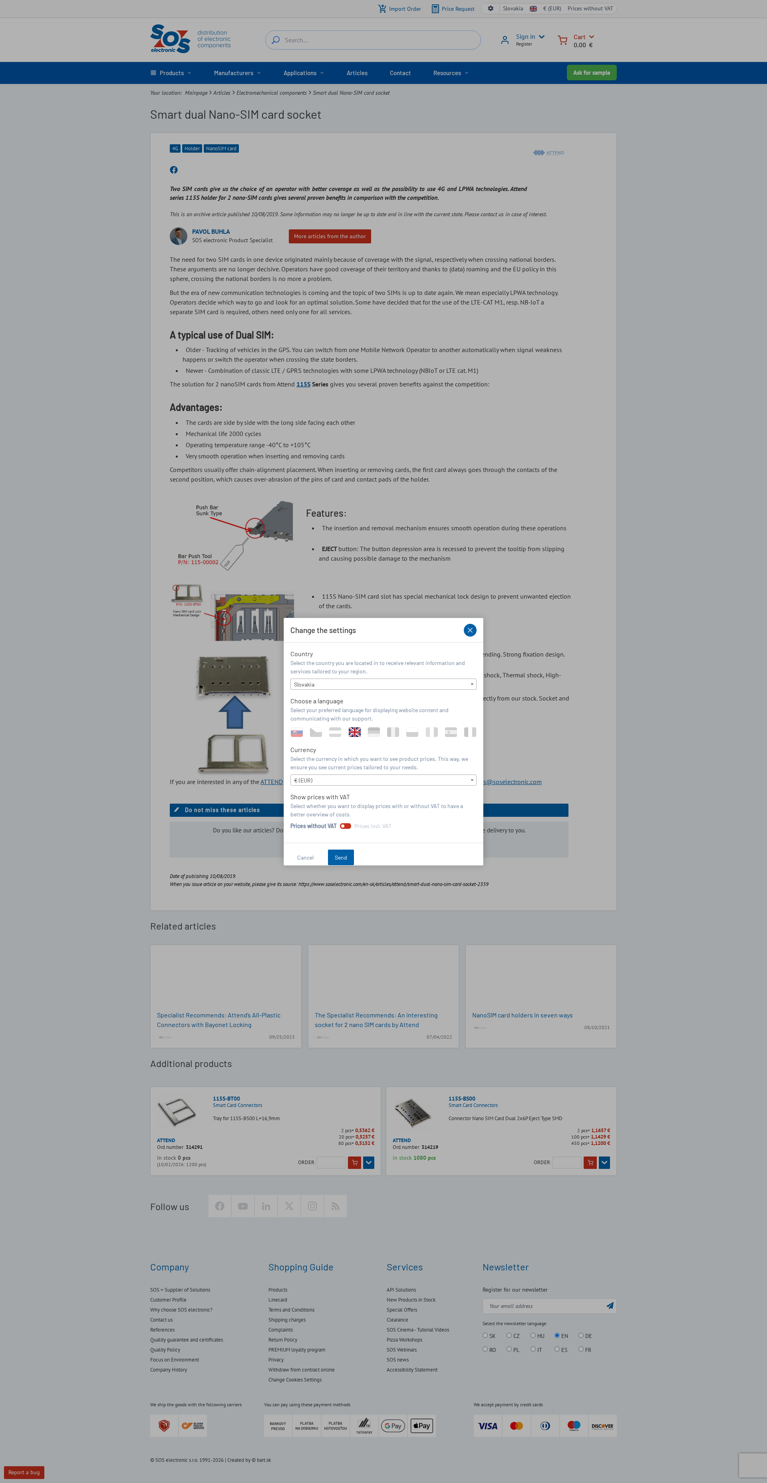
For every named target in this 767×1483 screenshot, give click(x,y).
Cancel (305, 857)
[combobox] (383, 684)
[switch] (345, 826)
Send (341, 857)
